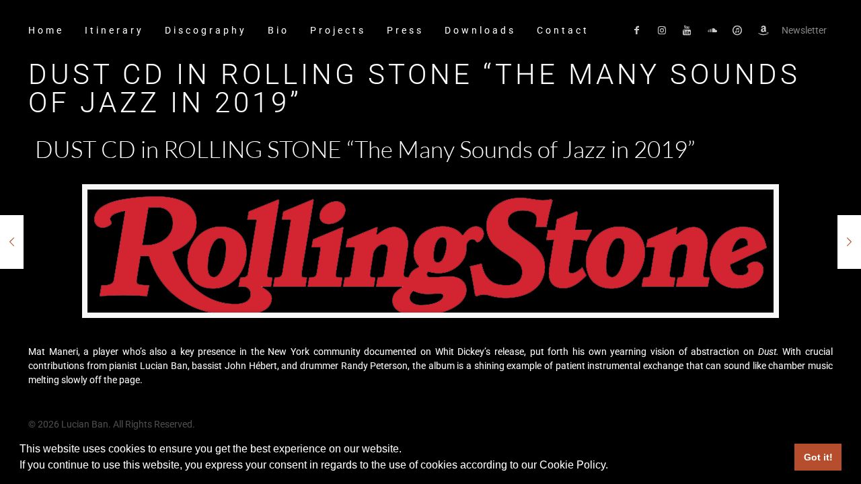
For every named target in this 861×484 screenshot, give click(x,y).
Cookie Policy (572, 465)
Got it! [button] (818, 457)
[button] (613, 467)
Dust (767, 351)
